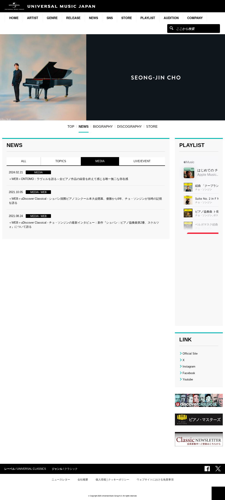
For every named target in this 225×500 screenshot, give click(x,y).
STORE (126, 18)
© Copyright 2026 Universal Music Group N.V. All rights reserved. (112, 496)
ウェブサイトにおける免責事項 (155, 479)
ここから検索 (171, 28)
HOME (13, 18)
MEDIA (99, 161)
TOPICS (60, 161)
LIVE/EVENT (142, 161)
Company (195, 18)
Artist (32, 18)
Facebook (189, 373)
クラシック (71, 468)
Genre (52, 18)
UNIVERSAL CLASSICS (31, 468)
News (93, 18)
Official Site (190, 353)
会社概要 (83, 479)
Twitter (218, 468)
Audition (171, 18)
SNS (110, 18)
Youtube (188, 379)
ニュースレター (61, 479)
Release (73, 18)
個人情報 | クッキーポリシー (112, 479)
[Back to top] (218, 493)
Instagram (189, 366)
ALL (23, 161)
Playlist (147, 18)
